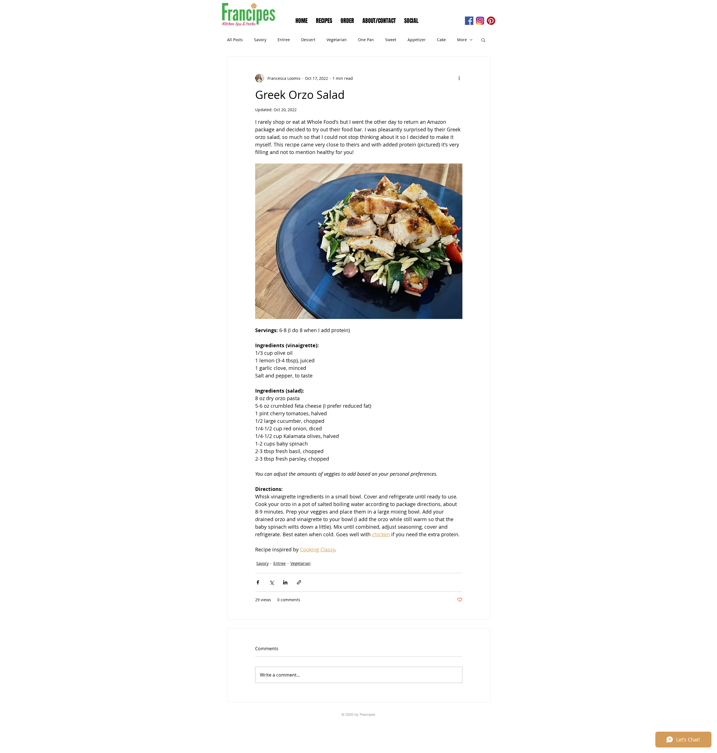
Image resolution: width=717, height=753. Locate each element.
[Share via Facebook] (257, 582)
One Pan (366, 39)
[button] (483, 40)
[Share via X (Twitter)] (271, 582)
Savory (260, 39)
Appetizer (417, 39)
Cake (441, 39)
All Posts (235, 39)
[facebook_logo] (469, 21)
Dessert (308, 39)
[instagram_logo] (480, 21)
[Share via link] (299, 582)
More (462, 39)
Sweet (390, 39)
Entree (284, 39)
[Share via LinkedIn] (285, 582)
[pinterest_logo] (491, 21)
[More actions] (459, 78)
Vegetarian (337, 39)
